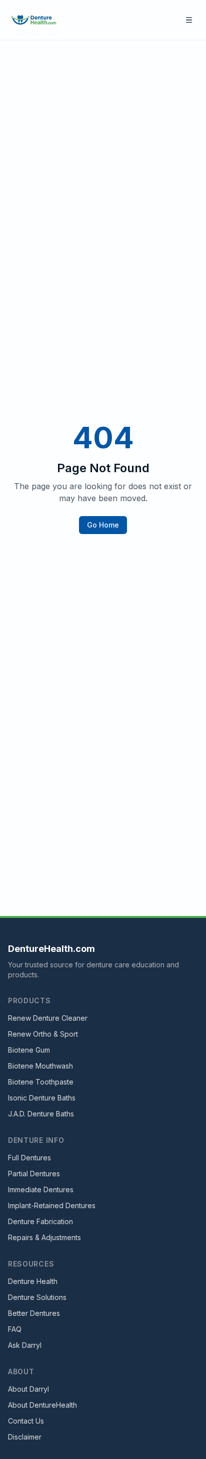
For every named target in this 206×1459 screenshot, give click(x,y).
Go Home (103, 525)
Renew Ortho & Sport (43, 1034)
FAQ (15, 1329)
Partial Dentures (34, 1173)
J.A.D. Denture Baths (41, 1113)
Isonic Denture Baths (42, 1098)
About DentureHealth (42, 1405)
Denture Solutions (37, 1297)
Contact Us (26, 1421)
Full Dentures (29, 1157)
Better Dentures (34, 1313)
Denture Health (33, 1281)
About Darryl (28, 1389)
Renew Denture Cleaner (48, 1018)
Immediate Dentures (41, 1189)
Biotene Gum (29, 1050)
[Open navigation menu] (189, 20)
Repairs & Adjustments (44, 1237)
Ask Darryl (25, 1345)
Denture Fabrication (40, 1221)
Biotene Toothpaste (41, 1082)
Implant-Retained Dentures (52, 1205)
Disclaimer (25, 1437)
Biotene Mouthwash (40, 1066)
